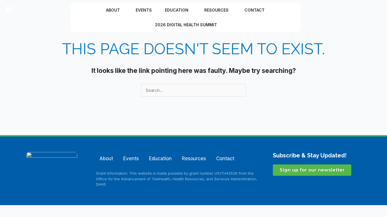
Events (144, 10)
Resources (216, 10)
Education (176, 10)
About (113, 10)
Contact (254, 10)
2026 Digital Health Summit (186, 24)
